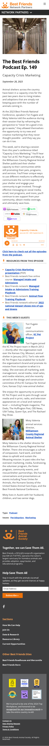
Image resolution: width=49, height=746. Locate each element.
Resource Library (11, 639)
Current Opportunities (13, 643)
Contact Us (7, 721)
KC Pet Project (33, 336)
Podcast (13, 513)
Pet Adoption (17, 517)
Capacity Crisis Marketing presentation (19, 271)
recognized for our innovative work (23, 709)
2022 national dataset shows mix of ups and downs (24, 306)
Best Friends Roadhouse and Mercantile (22, 660)
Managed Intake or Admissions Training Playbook (22, 289)
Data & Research (10, 634)
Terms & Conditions (10, 729)
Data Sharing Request (11, 724)
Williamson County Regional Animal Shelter (35, 434)
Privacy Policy (8, 726)
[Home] (16, 5)
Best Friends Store (11, 664)
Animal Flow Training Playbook (24, 297)
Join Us (5, 629)
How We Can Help (11, 625)
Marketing (30, 517)
